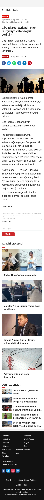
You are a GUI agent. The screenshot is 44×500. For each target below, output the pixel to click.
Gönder (8, 234)
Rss (7, 480)
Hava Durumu (7, 461)
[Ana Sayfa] (2, 10)
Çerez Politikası (30, 480)
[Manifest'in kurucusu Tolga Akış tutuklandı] (22, 291)
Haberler (8, 10)
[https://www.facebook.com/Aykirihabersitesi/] (3, 471)
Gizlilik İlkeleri (21, 485)
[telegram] (19, 63)
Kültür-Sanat (29, 439)
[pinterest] (30, 63)
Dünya (6, 436)
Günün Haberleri (23, 450)
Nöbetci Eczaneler (9, 465)
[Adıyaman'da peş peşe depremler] (22, 359)
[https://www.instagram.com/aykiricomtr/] (13, 471)
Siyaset (6, 446)
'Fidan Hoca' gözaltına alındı (19, 275)
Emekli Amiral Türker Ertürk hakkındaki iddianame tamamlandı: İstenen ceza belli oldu (20, 342)
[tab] (8, 207)
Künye (12, 480)
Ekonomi (27, 436)
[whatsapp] (14, 63)
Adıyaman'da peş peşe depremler (16, 375)
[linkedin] (24, 63)
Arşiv (18, 453)
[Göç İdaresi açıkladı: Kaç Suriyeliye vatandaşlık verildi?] (22, 81)
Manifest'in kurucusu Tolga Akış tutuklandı (21, 307)
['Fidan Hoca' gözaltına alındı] (22, 260)
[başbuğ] (17, 471)
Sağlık (26, 443)
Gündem (16, 10)
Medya (6, 443)
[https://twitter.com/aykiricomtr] (8, 471)
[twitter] (9, 63)
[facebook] (4, 63)
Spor (26, 446)
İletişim (20, 480)
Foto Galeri (6, 450)
